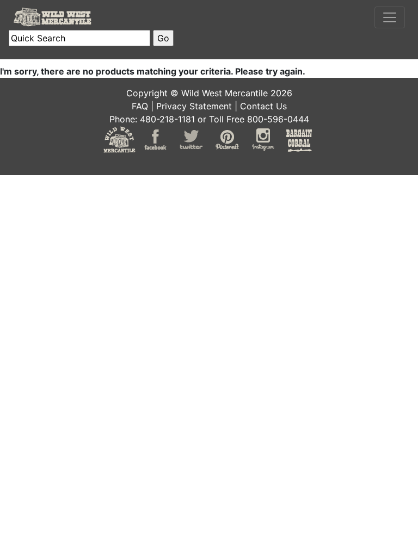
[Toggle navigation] (389, 17)
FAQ (140, 106)
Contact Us (263, 106)
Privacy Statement (194, 106)
